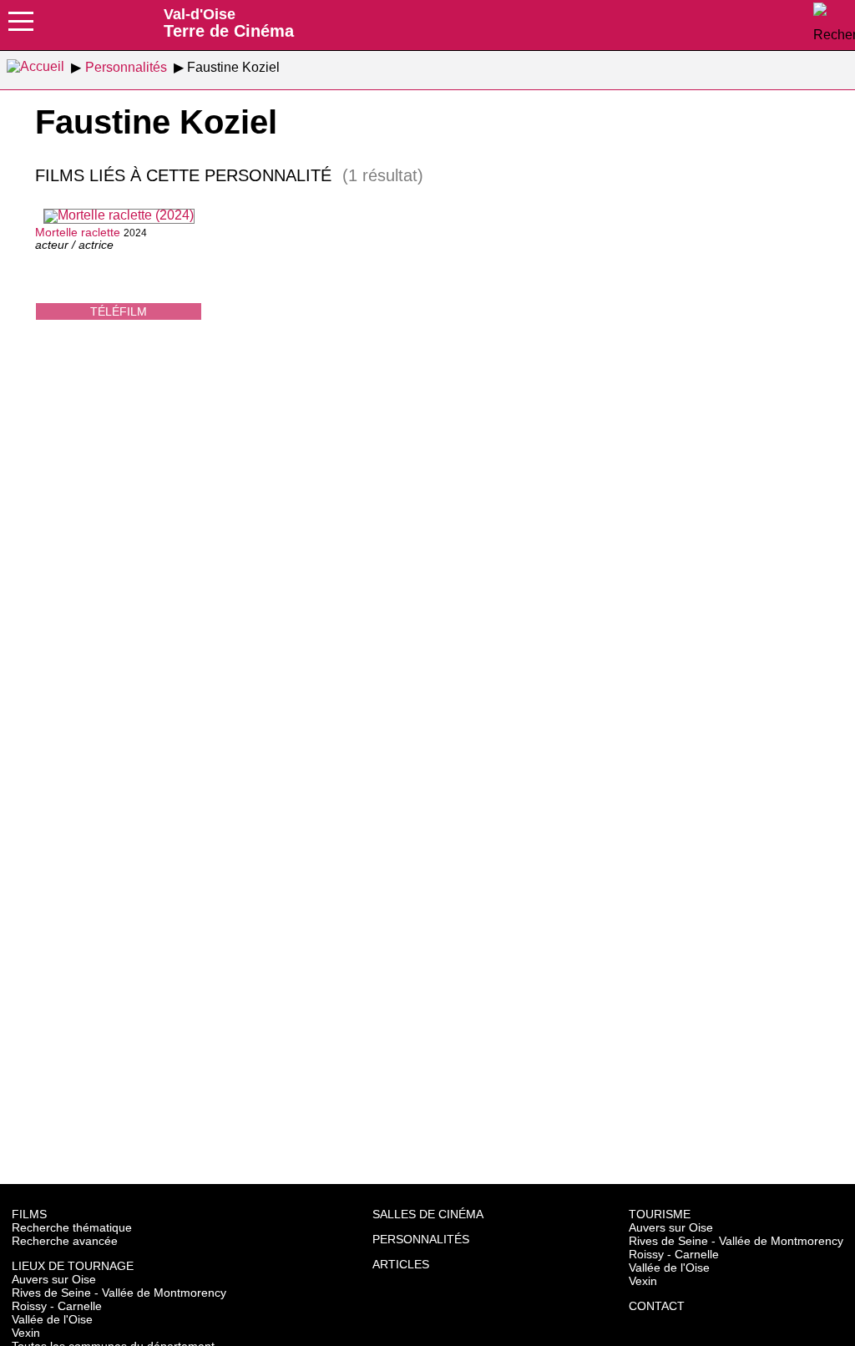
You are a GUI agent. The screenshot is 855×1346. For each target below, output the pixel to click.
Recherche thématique (72, 1227)
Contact (657, 1306)
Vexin (26, 1332)
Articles (400, 1264)
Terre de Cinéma (229, 22)
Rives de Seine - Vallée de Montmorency (119, 1292)
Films (29, 1214)
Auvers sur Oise (54, 1279)
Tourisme (660, 1214)
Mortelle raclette (77, 232)
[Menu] (21, 27)
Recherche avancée (65, 1240)
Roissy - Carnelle (57, 1306)
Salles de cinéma (427, 1214)
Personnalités (420, 1239)
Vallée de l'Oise (52, 1319)
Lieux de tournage (73, 1266)
